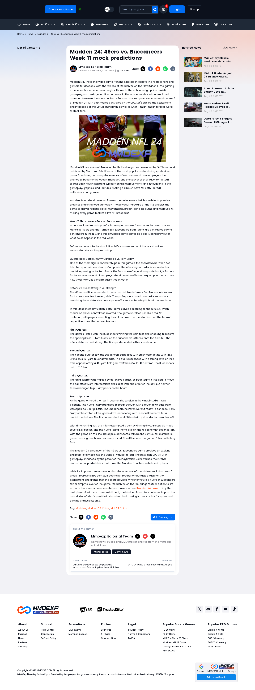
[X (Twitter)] (137, 536)
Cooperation (108, 638)
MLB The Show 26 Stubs (175, 638)
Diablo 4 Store (152, 24)
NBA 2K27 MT (170, 650)
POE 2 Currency (216, 638)
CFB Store (225, 24)
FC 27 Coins (169, 633)
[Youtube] (225, 609)
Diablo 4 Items (216, 629)
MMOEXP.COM (44, 670)
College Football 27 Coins (177, 646)
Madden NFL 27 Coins (174, 642)
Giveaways (75, 629)
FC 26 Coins (169, 629)
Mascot (22, 633)
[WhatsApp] (165, 68)
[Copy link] (172, 68)
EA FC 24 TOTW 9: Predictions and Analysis (150, 565)
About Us (23, 629)
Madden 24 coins (147, 488)
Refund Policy (48, 638)
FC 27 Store (48, 24)
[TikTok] (152, 536)
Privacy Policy (135, 629)
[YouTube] (145, 536)
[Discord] (208, 609)
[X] (143, 68)
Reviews (22, 642)
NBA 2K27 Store (75, 24)
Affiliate (105, 633)
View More (229, 47)
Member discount (78, 633)
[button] (216, 672)
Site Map (23, 646)
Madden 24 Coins (98, 508)
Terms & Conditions (139, 633)
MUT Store (125, 24)
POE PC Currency (217, 642)
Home (26, 24)
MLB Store (102, 24)
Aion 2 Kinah (214, 646)
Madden (81, 508)
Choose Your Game (61, 9)
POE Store (202, 24)
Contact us (47, 633)
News (21, 638)
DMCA (131, 638)
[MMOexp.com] (38, 610)
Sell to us (106, 629)
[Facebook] (150, 68)
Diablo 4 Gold (215, 633)
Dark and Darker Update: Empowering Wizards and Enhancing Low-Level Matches (96, 566)
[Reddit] (157, 68)
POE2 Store (179, 24)
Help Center (47, 629)
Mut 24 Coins (119, 508)
